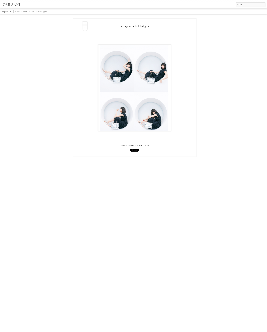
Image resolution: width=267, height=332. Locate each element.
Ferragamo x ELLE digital (135, 26)
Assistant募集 (41, 11)
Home (17, 11)
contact (31, 11)
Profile (24, 11)
